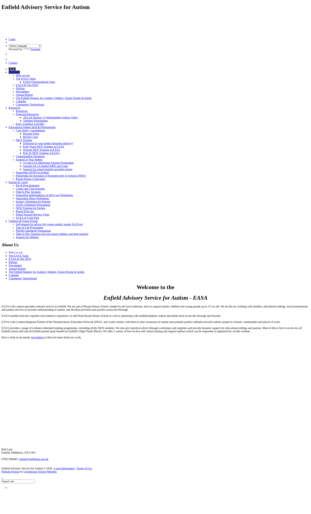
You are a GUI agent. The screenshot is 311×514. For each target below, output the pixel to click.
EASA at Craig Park (27, 217)
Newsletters (22, 91)
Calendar (21, 101)
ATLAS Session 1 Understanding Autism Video (50, 117)
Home (12, 68)
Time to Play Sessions (28, 191)
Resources (14, 107)
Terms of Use (84, 468)
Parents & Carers (18, 182)
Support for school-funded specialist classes (47, 169)
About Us (14, 72)
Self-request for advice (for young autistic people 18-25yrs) (49, 224)
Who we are (23, 75)
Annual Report (24, 94)
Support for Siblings (27, 237)
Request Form (31, 133)
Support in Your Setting (29, 159)
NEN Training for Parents (30, 208)
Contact (13, 62)
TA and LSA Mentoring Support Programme (48, 162)
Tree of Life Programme (29, 227)
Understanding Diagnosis (30, 156)
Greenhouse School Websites (40, 471)
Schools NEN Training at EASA (41, 149)
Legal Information (64, 468)
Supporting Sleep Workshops (32, 198)
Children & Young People (23, 221)
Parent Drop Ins (25, 211)
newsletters (37, 337)
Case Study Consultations (30, 130)
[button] (10, 53)
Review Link (30, 136)
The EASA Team (26, 78)
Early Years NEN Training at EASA (43, 146)
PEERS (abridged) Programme (33, 230)
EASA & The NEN (27, 85)
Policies (20, 88)
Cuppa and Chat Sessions (30, 188)
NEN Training (24, 140)
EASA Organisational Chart (39, 81)
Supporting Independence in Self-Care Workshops (44, 195)
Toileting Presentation (35, 120)
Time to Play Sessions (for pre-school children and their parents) (52, 234)
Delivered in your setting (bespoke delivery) (48, 143)
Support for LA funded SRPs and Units (45, 166)
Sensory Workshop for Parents (33, 201)
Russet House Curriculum (30, 179)
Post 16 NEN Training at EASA (41, 153)
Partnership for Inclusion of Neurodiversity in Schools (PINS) (51, 175)
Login (12, 39)
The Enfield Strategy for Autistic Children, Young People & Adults (54, 98)
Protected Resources (27, 114)
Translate (35, 49)
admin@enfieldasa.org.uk (33, 459)
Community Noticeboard (30, 104)
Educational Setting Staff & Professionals (32, 127)
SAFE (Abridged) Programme (33, 204)
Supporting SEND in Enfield (32, 172)
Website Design (10, 471)
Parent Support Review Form (32, 214)
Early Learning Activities (30, 123)
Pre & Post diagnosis (27, 185)
